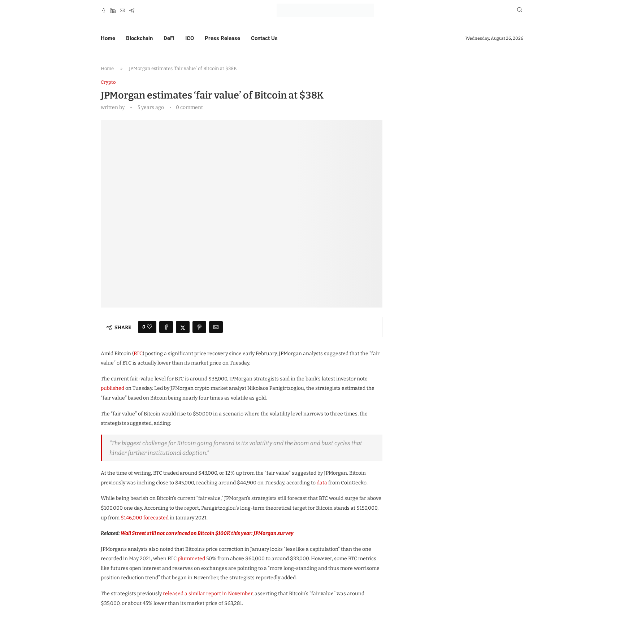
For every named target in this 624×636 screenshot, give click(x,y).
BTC (138, 353)
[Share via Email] (216, 327)
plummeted (191, 559)
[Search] (519, 10)
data (322, 483)
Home (108, 38)
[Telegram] (132, 10)
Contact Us (264, 38)
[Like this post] (149, 327)
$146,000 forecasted (145, 518)
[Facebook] (104, 10)
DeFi (169, 38)
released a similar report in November (207, 594)
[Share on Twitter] (183, 327)
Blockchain (139, 38)
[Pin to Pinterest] (199, 327)
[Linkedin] (113, 10)
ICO (189, 38)
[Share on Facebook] (166, 327)
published (112, 388)
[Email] (122, 10)
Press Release (222, 38)
